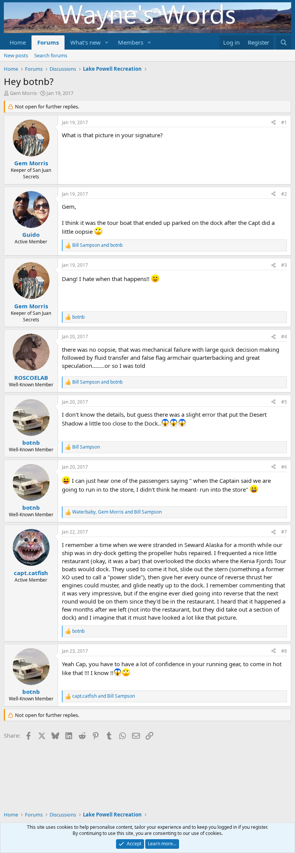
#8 (284, 651)
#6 (284, 467)
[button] (106, 42)
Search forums (50, 55)
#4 (284, 336)
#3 (284, 265)
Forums (48, 42)
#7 (284, 532)
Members (130, 42)
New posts (16, 55)
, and (117, 512)
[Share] (273, 122)
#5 (284, 402)
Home (18, 42)
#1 (284, 122)
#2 (284, 194)
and (97, 245)
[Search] (283, 42)
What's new (85, 42)
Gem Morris (23, 93)
